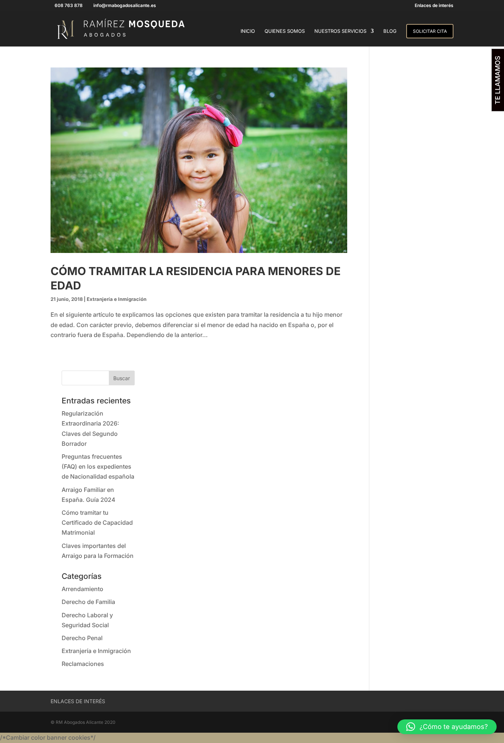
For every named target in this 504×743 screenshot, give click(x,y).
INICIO (248, 31)
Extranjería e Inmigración (116, 299)
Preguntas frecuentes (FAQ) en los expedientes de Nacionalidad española (98, 466)
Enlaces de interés (434, 5)
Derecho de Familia (88, 601)
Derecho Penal (82, 638)
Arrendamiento (82, 589)
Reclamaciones (83, 663)
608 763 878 (69, 5)
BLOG (390, 31)
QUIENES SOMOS (285, 31)
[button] (447, 726)
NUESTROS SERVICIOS (340, 31)
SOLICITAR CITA (430, 31)
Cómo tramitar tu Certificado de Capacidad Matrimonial (97, 522)
